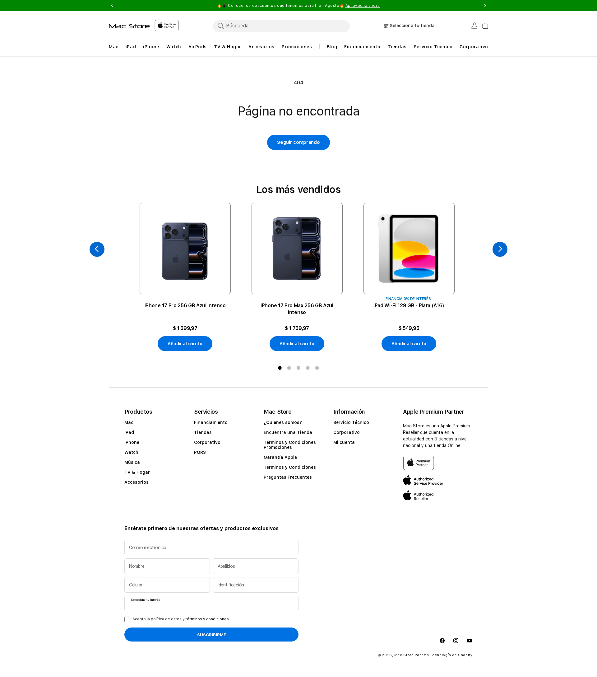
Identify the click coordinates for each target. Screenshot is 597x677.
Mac (128, 422)
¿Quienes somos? (283, 422)
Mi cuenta (344, 442)
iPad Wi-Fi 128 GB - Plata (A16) (408, 305)
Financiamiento (211, 422)
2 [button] (289, 368)
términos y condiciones (207, 619)
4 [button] (308, 368)
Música (132, 462)
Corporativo (207, 442)
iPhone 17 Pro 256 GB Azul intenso (185, 305)
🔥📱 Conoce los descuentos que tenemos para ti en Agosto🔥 (298, 5)
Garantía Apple (280, 457)
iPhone (131, 442)
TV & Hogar (137, 472)
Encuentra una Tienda (288, 432)
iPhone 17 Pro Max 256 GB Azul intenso (297, 309)
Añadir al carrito (185, 343)
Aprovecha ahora (362, 5)
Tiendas (203, 432)
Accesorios (136, 482)
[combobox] (281, 25)
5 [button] (317, 368)
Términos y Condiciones (290, 467)
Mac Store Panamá (411, 655)
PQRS (200, 452)
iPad (129, 432)
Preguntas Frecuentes (288, 477)
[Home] (129, 26)
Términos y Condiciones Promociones (290, 445)
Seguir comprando (298, 142)
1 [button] (280, 368)
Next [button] (485, 5)
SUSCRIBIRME (211, 634)
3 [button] (298, 368)
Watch (131, 452)
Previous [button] (112, 5)
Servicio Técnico (351, 422)
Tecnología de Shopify (451, 655)
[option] (185, 277)
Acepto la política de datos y (180, 619)
